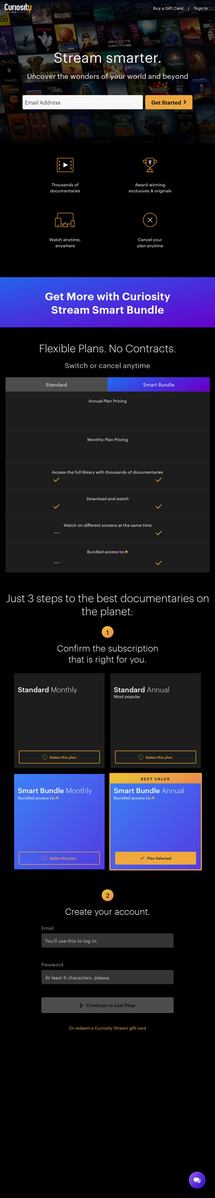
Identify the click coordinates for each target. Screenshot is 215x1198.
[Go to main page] (18, 8)
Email (47, 927)
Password (52, 964)
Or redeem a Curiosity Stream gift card (107, 1028)
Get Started (166, 102)
